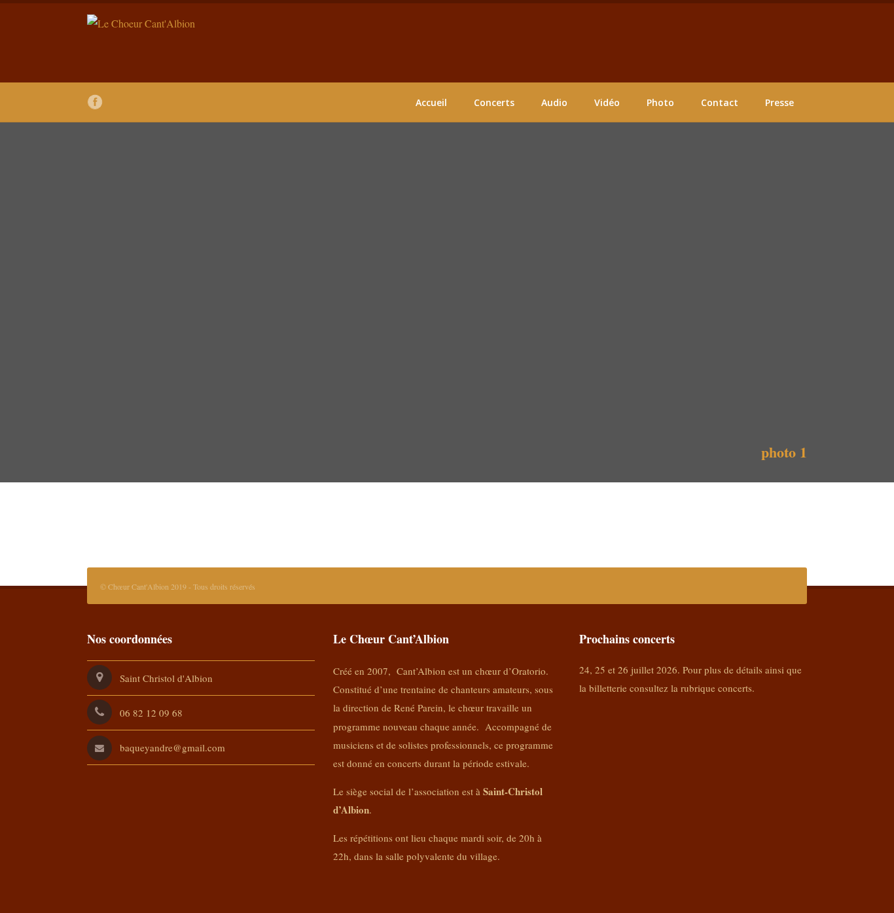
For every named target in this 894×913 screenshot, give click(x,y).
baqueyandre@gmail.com (172, 747)
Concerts (494, 102)
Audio (554, 102)
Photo (660, 102)
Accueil (431, 102)
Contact (719, 102)
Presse (779, 102)
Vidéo (607, 102)
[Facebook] (95, 102)
